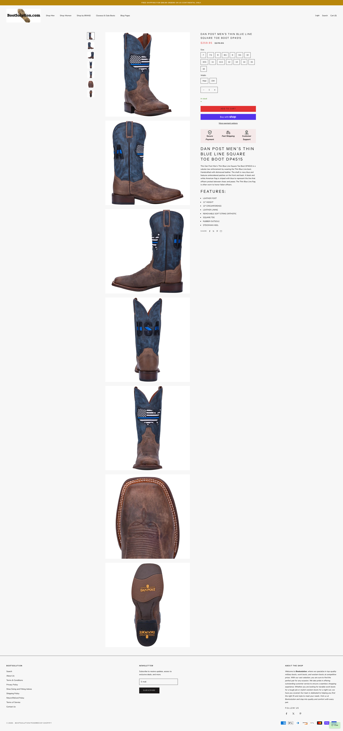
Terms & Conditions (14, 680)
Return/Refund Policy (15, 698)
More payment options (228, 123)
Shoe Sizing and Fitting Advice (19, 689)
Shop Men (50, 15)
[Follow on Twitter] (293, 713)
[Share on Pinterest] (217, 231)
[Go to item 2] (91, 45)
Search (9, 671)
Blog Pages (125, 15)
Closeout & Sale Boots (105, 15)
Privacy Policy (12, 684)
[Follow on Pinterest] (300, 713)
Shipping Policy (12, 693)
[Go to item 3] (91, 55)
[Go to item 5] (91, 74)
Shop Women (65, 15)
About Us (10, 676)
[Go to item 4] (91, 65)
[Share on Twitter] (213, 231)
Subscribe (149, 690)
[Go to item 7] (91, 94)
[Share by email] (221, 231)
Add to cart (228, 109)
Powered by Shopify (41, 723)
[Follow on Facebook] (286, 713)
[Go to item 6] (91, 84)
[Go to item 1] (91, 36)
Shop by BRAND (84, 15)
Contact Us (11, 706)
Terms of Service (13, 702)
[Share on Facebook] (210, 231)
